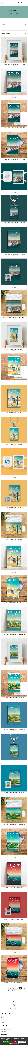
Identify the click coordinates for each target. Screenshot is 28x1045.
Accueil (11, 13)
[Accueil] (2, 2)
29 (9, 990)
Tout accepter (6, 1041)
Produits (2, 1017)
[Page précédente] (7, 988)
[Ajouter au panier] (24, 39)
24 (10, 988)
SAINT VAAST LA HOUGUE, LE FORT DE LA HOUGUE (14, 634)
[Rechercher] (25, 24)
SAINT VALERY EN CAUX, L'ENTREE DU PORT (14, 919)
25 (14, 988)
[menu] (26, 2)
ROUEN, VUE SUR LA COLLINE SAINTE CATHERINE (14, 285)
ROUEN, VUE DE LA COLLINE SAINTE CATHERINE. (14, 64)
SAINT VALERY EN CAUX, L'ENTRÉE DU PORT (14, 887)
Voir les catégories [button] (6, 33)
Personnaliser (22, 1041)
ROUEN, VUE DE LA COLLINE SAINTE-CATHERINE (14, 190)
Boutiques (3, 1020)
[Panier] (21, 2)
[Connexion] (24, 2)
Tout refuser (14, 1041)
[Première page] (4, 988)
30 (12, 990)
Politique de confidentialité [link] (14, 1043)
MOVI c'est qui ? (4, 1019)
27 (20, 988)
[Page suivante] (15, 990)
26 (17, 988)
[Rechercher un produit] (19, 2)
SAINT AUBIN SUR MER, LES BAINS (14, 349)
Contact (2, 1022)
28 (24, 988)
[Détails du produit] (14, 49)
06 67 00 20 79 (4, 1031)
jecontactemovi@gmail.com (6, 1029)
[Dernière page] (19, 991)
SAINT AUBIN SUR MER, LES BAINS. (14, 570)
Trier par (4, 28)
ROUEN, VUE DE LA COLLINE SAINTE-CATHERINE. (14, 222)
